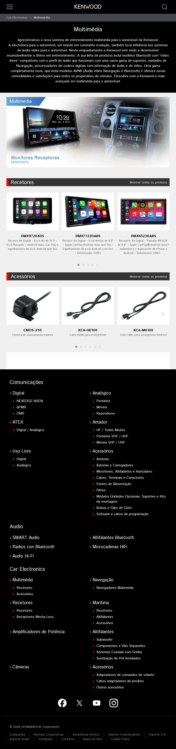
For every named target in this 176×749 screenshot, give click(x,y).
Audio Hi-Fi (23, 556)
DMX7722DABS (88, 236)
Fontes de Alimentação (113, 484)
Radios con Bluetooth (33, 547)
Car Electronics (16, 17)
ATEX (17, 422)
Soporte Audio (19, 739)
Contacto (67, 739)
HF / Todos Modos (110, 430)
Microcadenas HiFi (110, 547)
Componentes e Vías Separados (120, 645)
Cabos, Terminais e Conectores (120, 477)
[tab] (78, 265)
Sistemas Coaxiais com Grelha (119, 652)
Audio (16, 526)
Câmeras (20, 667)
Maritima (101, 603)
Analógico (102, 393)
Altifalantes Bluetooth (113, 538)
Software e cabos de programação (122, 514)
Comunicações (26, 382)
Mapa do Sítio (92, 739)
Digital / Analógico (30, 430)
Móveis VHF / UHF (110, 442)
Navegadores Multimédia (115, 587)
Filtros (101, 490)
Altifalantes (104, 616)
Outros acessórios (110, 687)
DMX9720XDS (32, 236)
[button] (9, 7)
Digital (18, 393)
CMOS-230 (32, 330)
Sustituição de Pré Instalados (118, 658)
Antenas (102, 459)
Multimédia (42, 17)
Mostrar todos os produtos (148, 182)
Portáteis (103, 401)
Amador (100, 422)
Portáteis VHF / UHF (112, 436)
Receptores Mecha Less (35, 616)
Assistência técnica (86, 734)
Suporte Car (157, 734)
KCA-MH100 (143, 330)
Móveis (101, 407)
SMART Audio (25, 538)
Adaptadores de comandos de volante (125, 674)
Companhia (17, 734)
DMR (20, 413)
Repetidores (105, 413)
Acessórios (23, 276)
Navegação (103, 580)
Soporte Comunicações (124, 734)
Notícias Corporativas (49, 734)
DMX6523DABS (143, 236)
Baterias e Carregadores (114, 465)
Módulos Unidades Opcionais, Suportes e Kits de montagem (131, 499)
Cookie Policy (120, 739)
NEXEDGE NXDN (30, 401)
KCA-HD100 (87, 330)
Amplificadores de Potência (38, 632)
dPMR (21, 407)
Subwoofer (104, 639)
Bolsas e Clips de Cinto (114, 507)
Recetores (22, 182)
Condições (45, 739)
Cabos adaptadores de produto (120, 681)
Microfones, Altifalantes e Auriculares (124, 471)
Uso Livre (21, 451)
